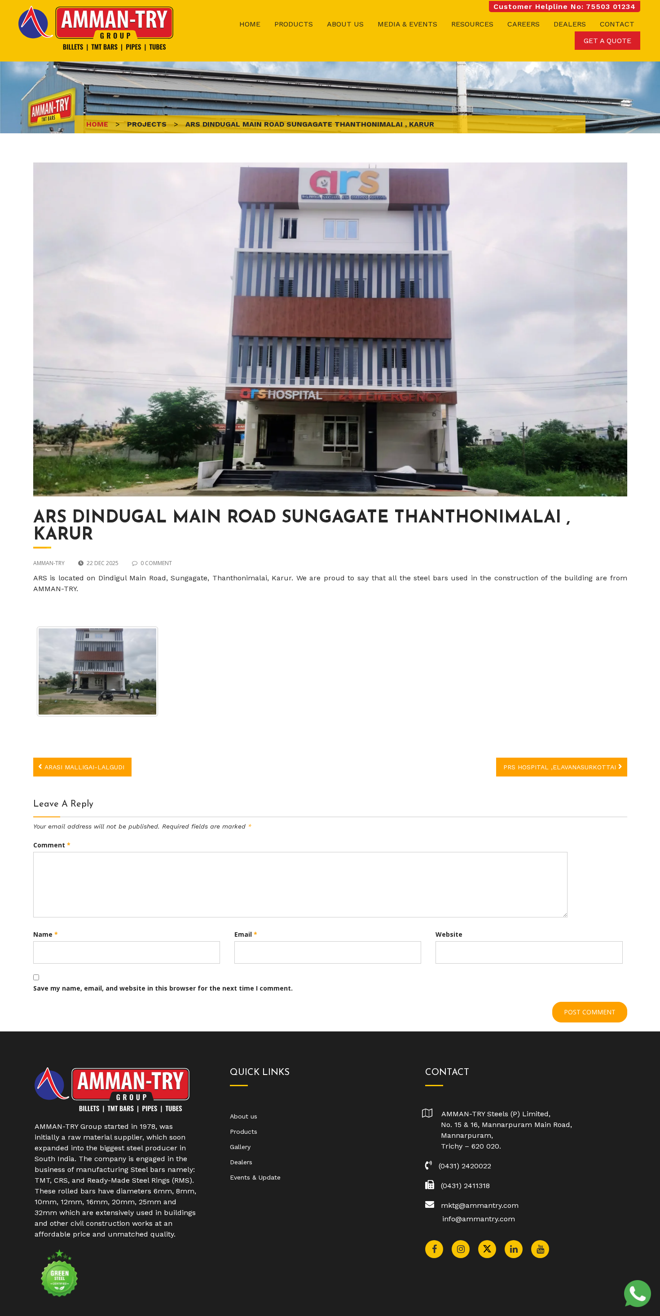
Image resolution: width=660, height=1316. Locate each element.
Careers (523, 24)
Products (293, 24)
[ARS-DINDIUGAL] (97, 671)
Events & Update (255, 1177)
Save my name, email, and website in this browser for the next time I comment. (163, 988)
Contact (617, 24)
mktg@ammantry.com (480, 1205)
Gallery (240, 1146)
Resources (472, 24)
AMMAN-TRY (49, 563)
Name (45, 934)
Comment (51, 845)
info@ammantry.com (478, 1219)
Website (449, 934)
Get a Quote (607, 40)
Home (249, 24)
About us (345, 24)
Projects (147, 124)
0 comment (156, 563)
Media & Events (407, 24)
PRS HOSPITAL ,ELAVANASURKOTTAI (559, 767)
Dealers (570, 24)
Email (245, 934)
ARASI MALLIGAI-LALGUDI (84, 767)
